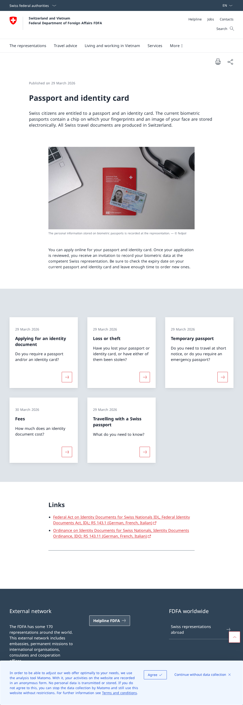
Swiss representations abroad (191, 629)
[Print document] (218, 61)
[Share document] (230, 61)
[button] (28, 45)
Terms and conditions (119, 693)
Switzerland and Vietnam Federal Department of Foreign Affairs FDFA (65, 20)
